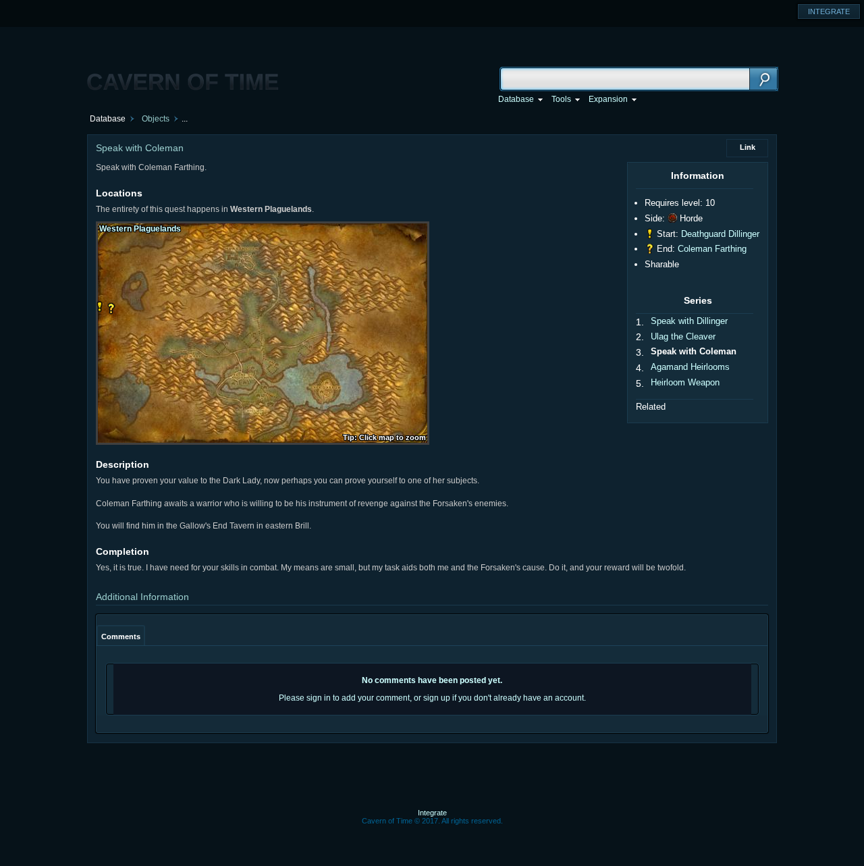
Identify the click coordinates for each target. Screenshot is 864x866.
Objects (155, 119)
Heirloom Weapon (685, 382)
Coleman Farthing (712, 249)
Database (108, 119)
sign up (436, 698)
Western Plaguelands (140, 229)
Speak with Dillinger (689, 321)
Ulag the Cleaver (683, 336)
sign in (318, 698)
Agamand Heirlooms (690, 367)
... (185, 119)
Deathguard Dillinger (720, 234)
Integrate (432, 813)
